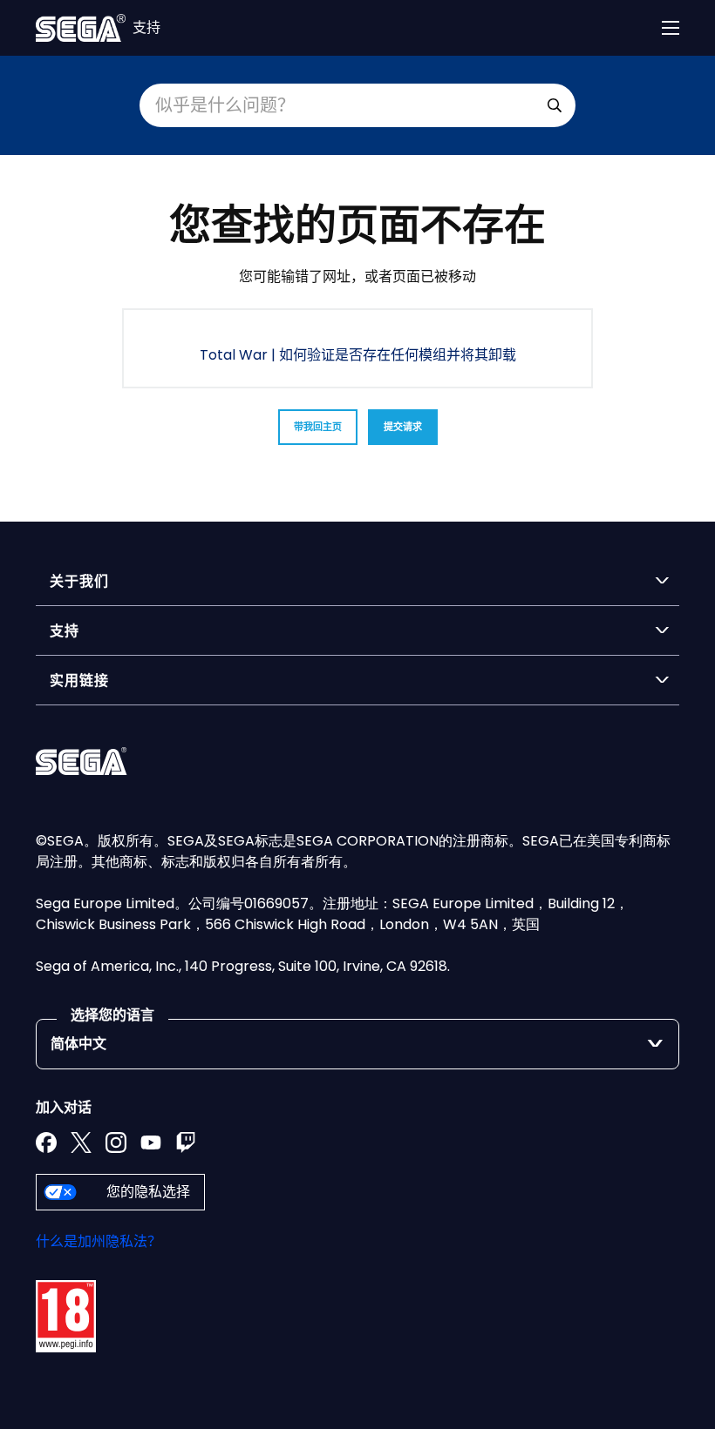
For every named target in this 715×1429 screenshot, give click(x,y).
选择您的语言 (112, 1015)
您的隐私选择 (148, 1192)
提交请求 (403, 427)
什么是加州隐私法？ (98, 1241)
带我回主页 (318, 427)
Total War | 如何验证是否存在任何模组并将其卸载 (358, 355)
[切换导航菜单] (670, 28)
